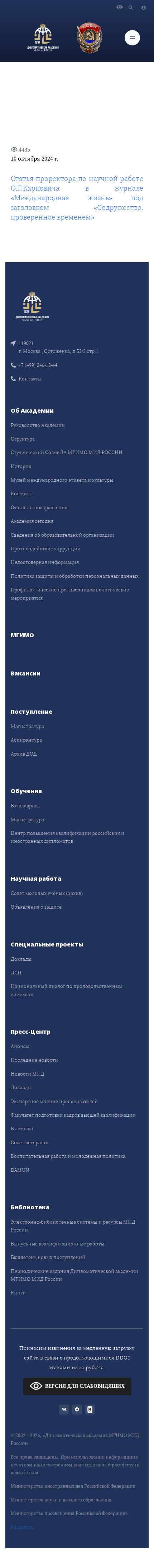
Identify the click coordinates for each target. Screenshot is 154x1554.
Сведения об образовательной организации (62, 535)
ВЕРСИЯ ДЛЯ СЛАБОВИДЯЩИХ (85, 1386)
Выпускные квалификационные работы (57, 1243)
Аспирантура (26, 739)
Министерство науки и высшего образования (61, 1500)
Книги (18, 1292)
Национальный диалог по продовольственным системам (66, 990)
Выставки (22, 1128)
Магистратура (27, 726)
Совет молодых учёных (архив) (47, 893)
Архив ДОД (24, 753)
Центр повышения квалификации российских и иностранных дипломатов (67, 837)
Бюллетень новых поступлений (48, 1257)
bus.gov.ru (22, 1527)
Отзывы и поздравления (39, 507)
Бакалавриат (25, 805)
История (21, 466)
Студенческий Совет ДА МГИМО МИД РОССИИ (66, 452)
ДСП (16, 972)
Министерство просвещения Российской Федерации (69, 1513)
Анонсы (20, 1046)
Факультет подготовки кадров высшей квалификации (73, 1114)
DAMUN (20, 1170)
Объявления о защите (36, 906)
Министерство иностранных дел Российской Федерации (73, 1486)
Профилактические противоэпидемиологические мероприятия (70, 593)
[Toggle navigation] (132, 37)
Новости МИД (27, 1073)
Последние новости (34, 1059)
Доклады (21, 959)
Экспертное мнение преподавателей (54, 1101)
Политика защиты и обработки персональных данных (75, 576)
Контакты (30, 378)
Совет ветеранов (30, 1142)
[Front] (32, 306)
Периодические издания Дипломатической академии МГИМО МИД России (74, 1275)
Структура (23, 438)
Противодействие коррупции (46, 548)
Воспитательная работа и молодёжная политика (68, 1156)
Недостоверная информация (45, 562)
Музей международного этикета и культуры (62, 479)
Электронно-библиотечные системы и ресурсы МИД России (73, 1225)
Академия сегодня (32, 521)
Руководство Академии (38, 425)
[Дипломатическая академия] (43, 37)
